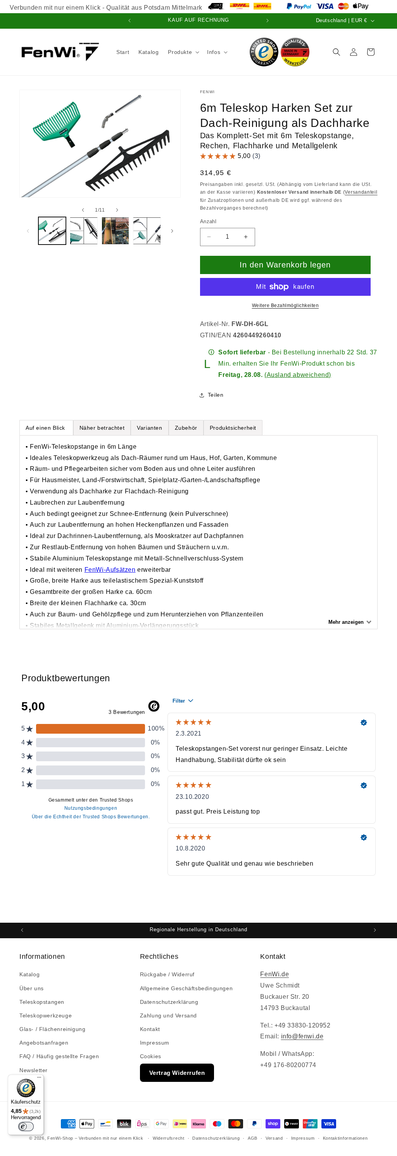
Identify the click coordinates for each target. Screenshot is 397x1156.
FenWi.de (274, 974)
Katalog (29, 974)
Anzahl (208, 221)
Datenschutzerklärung (169, 1002)
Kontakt (150, 1029)
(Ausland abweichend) (297, 374)
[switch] (26, 1126)
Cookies (150, 1056)
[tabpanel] (198, 532)
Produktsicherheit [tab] (233, 428)
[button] (182, 52)
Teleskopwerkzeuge (45, 1015)
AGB (252, 1138)
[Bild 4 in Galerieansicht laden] (147, 231)
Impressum (154, 1043)
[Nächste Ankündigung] (267, 20)
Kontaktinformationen (345, 1138)
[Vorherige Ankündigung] (129, 20)
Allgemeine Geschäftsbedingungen (186, 988)
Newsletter (33, 1070)
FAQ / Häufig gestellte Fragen (59, 1056)
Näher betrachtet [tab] (102, 428)
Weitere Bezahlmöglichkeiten (285, 305)
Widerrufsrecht (169, 1138)
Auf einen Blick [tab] (46, 428)
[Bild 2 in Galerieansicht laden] (83, 231)
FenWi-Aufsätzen (110, 569)
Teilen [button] (216, 395)
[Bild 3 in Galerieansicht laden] (115, 231)
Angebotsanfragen (44, 1043)
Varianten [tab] (149, 428)
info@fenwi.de (302, 1036)
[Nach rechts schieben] (117, 210)
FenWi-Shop (60, 1138)
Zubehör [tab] (186, 428)
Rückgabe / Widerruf (167, 974)
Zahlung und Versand (168, 1015)
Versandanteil (361, 192)
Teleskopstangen (41, 1002)
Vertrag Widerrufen (177, 1072)
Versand (274, 1138)
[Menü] (39, 1079)
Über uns (31, 988)
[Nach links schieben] (82, 210)
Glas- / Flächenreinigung (52, 1029)
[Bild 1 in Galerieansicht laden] (52, 231)
